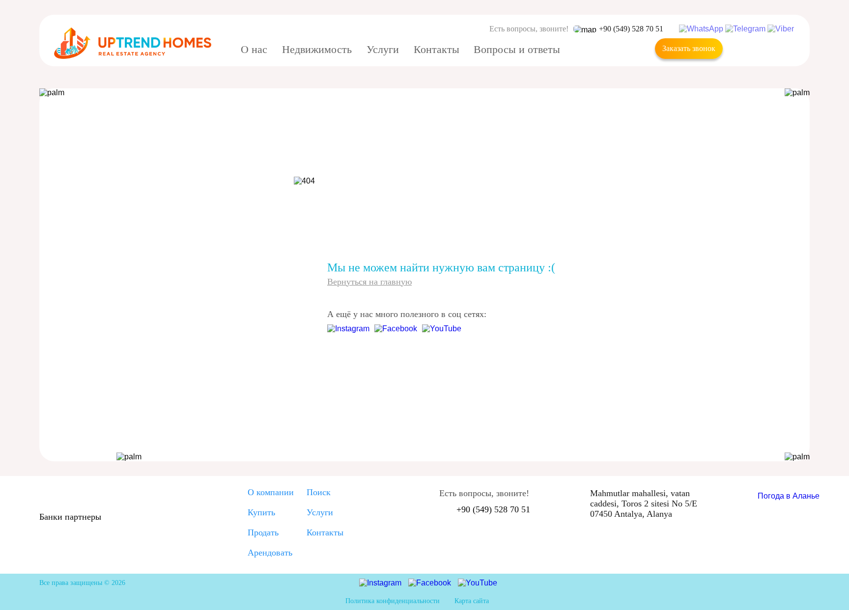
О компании (271, 492)
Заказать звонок (688, 48)
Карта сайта (471, 601)
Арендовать (270, 552)
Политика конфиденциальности (392, 601)
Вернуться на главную (369, 282)
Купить (261, 512)
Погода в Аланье (789, 496)
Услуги (320, 512)
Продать (263, 532)
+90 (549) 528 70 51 (631, 29)
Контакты (325, 532)
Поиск (319, 492)
